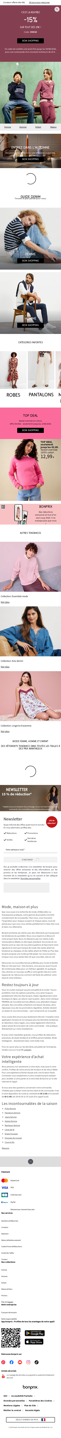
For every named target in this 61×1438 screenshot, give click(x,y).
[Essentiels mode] (30, 573)
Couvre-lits (9, 1142)
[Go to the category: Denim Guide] (30, 197)
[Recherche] (57, 9)
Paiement (4, 1233)
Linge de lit (9, 1129)
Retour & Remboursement (11, 1240)
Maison (53, 127)
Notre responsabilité (9, 1319)
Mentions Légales (12, 1406)
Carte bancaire (16, 1194)
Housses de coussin (13, 1138)
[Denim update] (30, 637)
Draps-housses (11, 1133)
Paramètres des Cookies (40, 1401)
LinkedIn (27, 1049)
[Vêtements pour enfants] (30, 33)
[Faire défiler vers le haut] (30, 1161)
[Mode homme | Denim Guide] (30, 303)
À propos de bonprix (9, 1312)
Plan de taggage (7, 1302)
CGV (5, 1396)
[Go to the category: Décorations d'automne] (30, 151)
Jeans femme (11, 1117)
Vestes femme (11, 1121)
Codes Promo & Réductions (11, 1246)
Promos (4, 1295)
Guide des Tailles (7, 1253)
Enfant (38, 127)
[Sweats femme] (30, 423)
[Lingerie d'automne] (30, 702)
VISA (12, 1187)
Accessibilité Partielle (21, 1396)
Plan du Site (30, 1406)
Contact (4, 1259)
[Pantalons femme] (41, 374)
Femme (7, 127)
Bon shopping (30, 159)
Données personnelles (30, 878)
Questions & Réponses (9, 1221)
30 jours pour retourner (39, 2)
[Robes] (13, 374)
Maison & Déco (6, 1289)
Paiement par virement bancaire (22, 1209)
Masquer (5, 1148)
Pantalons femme (12, 1112)
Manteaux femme (12, 1125)
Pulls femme (10, 1108)
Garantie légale (32, 1410)
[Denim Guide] (30, 239)
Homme (23, 127)
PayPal (13, 1202)
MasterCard (15, 1180)
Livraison (4, 1227)
